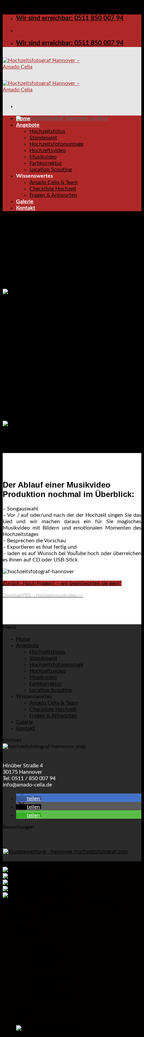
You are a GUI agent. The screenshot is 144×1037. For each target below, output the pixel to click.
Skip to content (21, 5)
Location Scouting (50, 169)
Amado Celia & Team (53, 182)
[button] (28, 798)
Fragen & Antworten (53, 195)
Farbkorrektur (45, 163)
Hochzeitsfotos (47, 131)
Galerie (24, 201)
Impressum (100, 901)
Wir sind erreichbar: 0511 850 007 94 (70, 18)
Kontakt (25, 208)
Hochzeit (88, 343)
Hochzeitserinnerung (116, 311)
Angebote (28, 125)
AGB (13, 908)
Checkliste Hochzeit (52, 188)
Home (23, 118)
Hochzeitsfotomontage (56, 144)
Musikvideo (43, 157)
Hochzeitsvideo (47, 150)
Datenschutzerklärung (59, 908)
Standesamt (43, 137)
